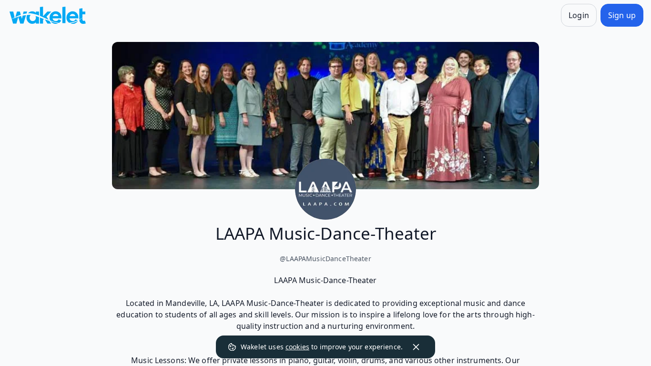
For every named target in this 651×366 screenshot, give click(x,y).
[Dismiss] (416, 347)
